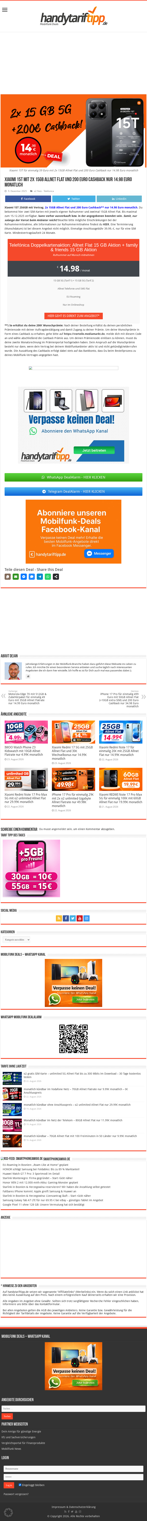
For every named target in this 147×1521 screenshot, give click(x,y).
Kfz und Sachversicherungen (18, 1437)
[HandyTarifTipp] (73, 15)
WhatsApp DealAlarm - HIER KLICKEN (76, 477)
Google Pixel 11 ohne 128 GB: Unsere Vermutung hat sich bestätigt (43, 1204)
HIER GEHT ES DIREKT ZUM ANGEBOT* (74, 316)
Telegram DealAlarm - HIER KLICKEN (76, 491)
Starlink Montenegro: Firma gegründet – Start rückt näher (38, 1178)
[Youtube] (80, 918)
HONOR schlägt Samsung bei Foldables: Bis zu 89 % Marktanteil (41, 1169)
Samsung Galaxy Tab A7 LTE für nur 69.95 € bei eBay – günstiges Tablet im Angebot (53, 1200)
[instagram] (86, 918)
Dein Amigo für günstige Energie (21, 1431)
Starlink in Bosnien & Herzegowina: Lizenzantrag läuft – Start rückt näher (47, 1195)
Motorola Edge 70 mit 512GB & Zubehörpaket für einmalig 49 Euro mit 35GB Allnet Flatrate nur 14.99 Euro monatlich (27, 697)
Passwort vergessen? (16, 1494)
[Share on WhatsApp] (48, 577)
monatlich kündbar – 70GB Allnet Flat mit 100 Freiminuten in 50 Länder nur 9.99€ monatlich (80, 1136)
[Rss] (59, 918)
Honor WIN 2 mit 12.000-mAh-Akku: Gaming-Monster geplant (40, 1182)
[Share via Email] (16, 577)
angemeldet (58, 829)
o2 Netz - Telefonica (44, 191)
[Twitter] (73, 918)
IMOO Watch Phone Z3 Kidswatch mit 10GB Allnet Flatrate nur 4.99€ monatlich (24, 751)
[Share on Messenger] (24, 577)
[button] (8, 1512)
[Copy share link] (8, 577)
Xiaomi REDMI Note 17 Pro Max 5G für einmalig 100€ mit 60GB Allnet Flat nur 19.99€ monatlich (120, 798)
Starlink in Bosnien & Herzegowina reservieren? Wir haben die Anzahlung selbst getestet (56, 1186)
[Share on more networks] (56, 577)
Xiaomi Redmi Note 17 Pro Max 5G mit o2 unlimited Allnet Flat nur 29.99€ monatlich (26, 798)
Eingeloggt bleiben (32, 1485)
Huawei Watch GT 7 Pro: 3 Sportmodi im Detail (31, 1173)
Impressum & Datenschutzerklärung (74, 1507)
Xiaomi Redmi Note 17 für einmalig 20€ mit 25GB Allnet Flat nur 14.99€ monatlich (119, 751)
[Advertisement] (73, 63)
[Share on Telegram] (40, 577)
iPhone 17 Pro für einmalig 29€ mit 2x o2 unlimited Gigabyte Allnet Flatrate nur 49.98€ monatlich (73, 800)
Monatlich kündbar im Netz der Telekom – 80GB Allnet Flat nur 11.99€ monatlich (73, 1120)
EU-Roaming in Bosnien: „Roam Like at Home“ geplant (35, 1164)
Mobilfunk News (11, 1448)
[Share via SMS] (32, 577)
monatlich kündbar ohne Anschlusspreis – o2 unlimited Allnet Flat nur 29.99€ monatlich (77, 1104)
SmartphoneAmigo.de (56, 1159)
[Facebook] (66, 918)
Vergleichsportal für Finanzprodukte (23, 1443)
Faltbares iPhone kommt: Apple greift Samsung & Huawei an (39, 1191)
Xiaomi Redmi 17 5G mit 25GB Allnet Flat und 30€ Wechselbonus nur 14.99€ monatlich (72, 753)
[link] (5, 10)
